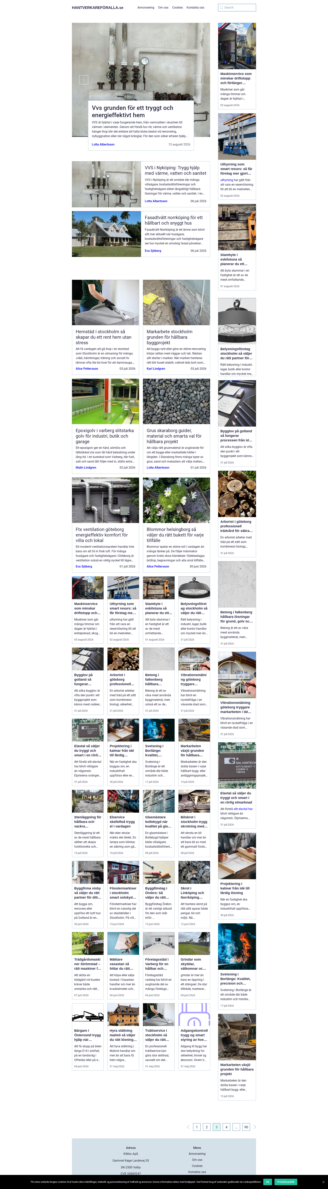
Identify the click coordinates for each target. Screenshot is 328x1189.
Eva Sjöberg (153, 251)
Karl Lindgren (156, 368)
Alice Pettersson (87, 368)
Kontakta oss (195, 7)
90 (246, 1127)
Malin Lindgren (86, 467)
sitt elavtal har (243, 809)
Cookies (177, 7)
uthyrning (226, 180)
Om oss (163, 7)
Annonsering (145, 7)
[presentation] (80, 79)
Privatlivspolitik (285, 1181)
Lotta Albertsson (103, 144)
